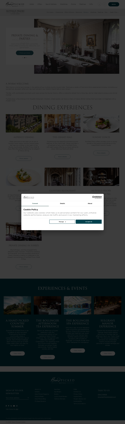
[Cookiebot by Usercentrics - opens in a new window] (82, 197)
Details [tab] (62, 203)
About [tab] (90, 203)
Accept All (88, 221)
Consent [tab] (35, 203)
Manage (61, 221)
